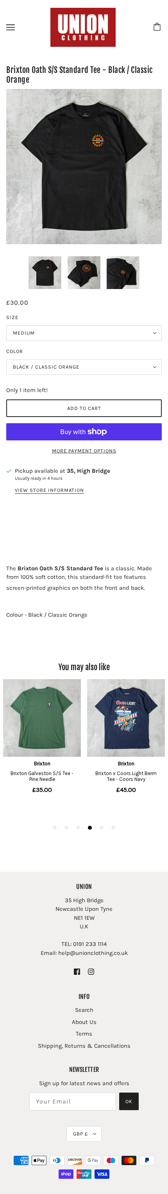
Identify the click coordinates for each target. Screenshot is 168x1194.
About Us (84, 1021)
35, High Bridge (88, 470)
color (14, 351)
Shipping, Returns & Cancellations (84, 1045)
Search (84, 1009)
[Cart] (158, 27)
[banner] (83, 26)
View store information (49, 490)
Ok (128, 1101)
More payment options (84, 451)
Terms (84, 1033)
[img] (77, 971)
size (12, 317)
